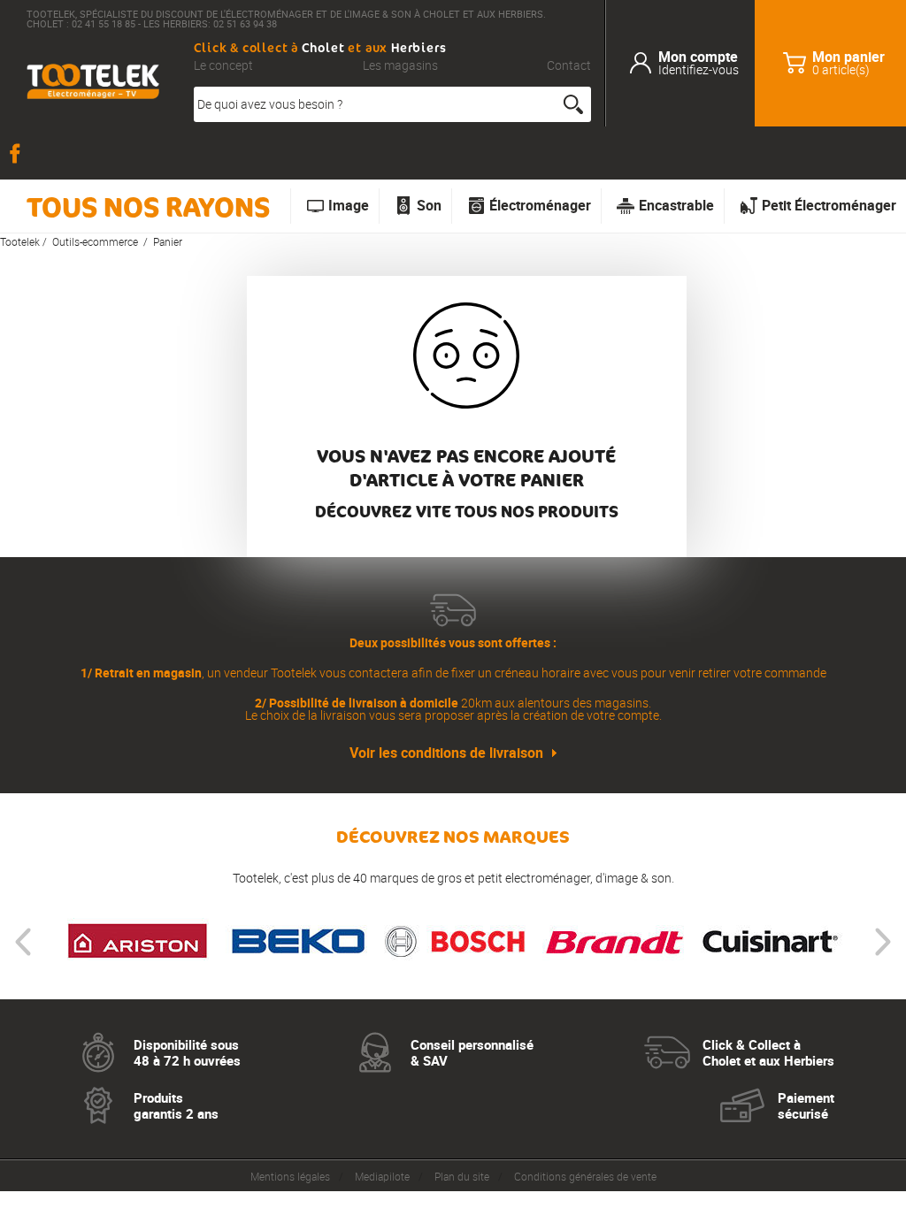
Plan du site (461, 1176)
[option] (137, 942)
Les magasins (400, 65)
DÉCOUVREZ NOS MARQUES (453, 837)
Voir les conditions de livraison (446, 753)
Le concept (223, 65)
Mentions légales (290, 1176)
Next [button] (883, 942)
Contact (569, 65)
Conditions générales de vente (585, 1176)
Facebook (17, 153)
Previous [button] (23, 942)
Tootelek (20, 241)
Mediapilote (382, 1176)
